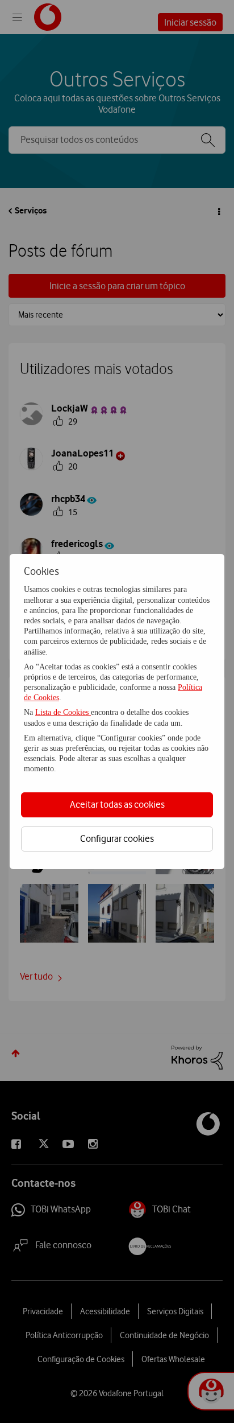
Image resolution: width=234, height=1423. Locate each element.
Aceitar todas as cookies (117, 804)
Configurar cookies (117, 838)
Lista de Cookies (63, 712)
